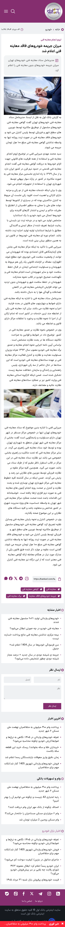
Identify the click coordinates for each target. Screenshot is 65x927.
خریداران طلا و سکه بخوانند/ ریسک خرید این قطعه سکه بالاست (32, 749)
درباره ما (39, 901)
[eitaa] (16, 894)
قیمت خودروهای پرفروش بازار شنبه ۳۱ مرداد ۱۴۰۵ (32, 880)
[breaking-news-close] (62, 924)
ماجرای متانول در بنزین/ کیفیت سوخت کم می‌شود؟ (32, 860)
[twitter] (16, 578)
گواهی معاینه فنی (30, 589)
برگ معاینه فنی (14, 596)
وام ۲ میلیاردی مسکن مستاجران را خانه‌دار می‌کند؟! (32, 813)
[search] (12, 11)
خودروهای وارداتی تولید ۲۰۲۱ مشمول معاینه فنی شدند (33, 620)
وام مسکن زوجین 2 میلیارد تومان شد (39, 820)
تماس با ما (27, 901)
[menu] (6, 11)
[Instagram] (49, 894)
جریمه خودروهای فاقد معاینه (42, 596)
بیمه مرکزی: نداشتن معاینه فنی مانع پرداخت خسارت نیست (31, 636)
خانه (57, 29)
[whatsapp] (6, 578)
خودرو (48, 29)
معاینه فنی (51, 589)
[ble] (7, 894)
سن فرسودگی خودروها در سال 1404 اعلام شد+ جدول (34, 647)
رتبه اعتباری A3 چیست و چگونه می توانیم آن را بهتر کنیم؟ (31, 799)
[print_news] (27, 579)
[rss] (58, 894)
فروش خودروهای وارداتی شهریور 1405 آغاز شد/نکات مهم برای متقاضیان (31, 765)
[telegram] (21, 578)
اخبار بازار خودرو (51, 831)
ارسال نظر (52, 706)
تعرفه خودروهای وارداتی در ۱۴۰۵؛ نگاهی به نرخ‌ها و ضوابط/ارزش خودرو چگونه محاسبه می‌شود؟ (32, 739)
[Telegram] (40, 894)
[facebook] (11, 578)
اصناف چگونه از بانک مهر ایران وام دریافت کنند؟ (33, 807)
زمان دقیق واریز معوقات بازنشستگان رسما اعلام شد (31, 757)
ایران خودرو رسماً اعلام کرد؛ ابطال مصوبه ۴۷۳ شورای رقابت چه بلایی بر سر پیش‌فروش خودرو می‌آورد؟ (34, 869)
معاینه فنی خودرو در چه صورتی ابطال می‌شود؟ (34, 628)
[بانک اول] (53, 11)
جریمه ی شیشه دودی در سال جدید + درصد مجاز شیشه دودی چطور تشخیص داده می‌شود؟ (33, 657)
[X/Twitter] (31, 894)
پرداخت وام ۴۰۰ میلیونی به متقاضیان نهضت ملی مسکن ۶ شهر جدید (33, 729)
